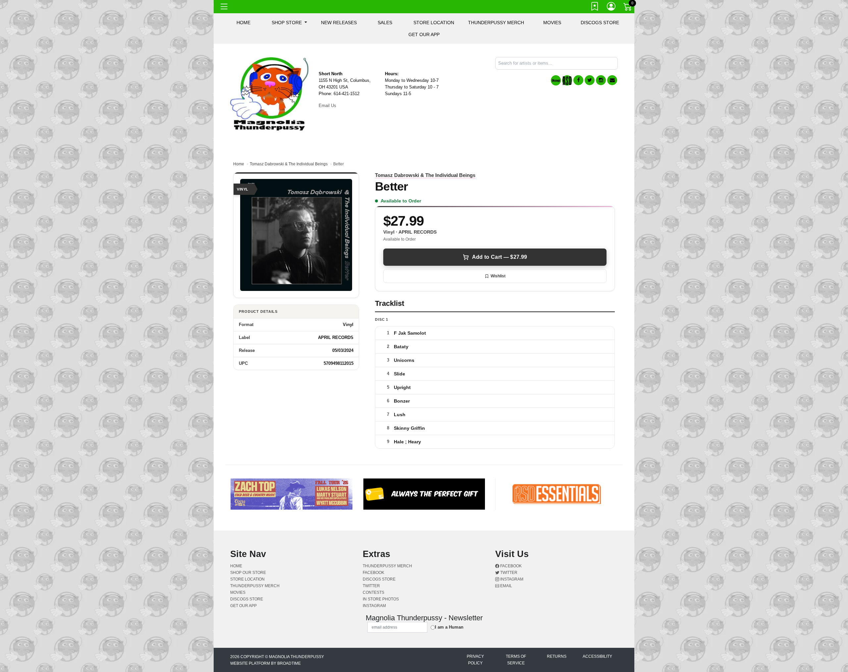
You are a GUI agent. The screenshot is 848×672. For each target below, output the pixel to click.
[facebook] (578, 80)
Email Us (327, 105)
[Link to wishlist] (595, 7)
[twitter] (589, 80)
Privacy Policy (475, 659)
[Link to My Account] (611, 7)
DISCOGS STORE (600, 22)
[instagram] (601, 80)
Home (238, 164)
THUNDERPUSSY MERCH (496, 22)
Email (505, 586)
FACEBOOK (373, 572)
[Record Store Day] (567, 80)
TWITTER (371, 586)
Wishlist (498, 276)
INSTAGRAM (374, 605)
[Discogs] (555, 80)
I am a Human (449, 627)
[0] (628, 8)
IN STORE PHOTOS (381, 599)
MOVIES (552, 22)
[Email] (612, 80)
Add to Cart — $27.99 (499, 257)
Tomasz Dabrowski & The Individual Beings (289, 164)
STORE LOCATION (433, 22)
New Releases (339, 22)
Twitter (508, 572)
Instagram (511, 579)
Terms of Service (516, 659)
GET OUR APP (424, 34)
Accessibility (597, 656)
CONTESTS (373, 592)
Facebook (510, 566)
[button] (289, 22)
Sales (385, 22)
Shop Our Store (248, 572)
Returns (556, 656)
